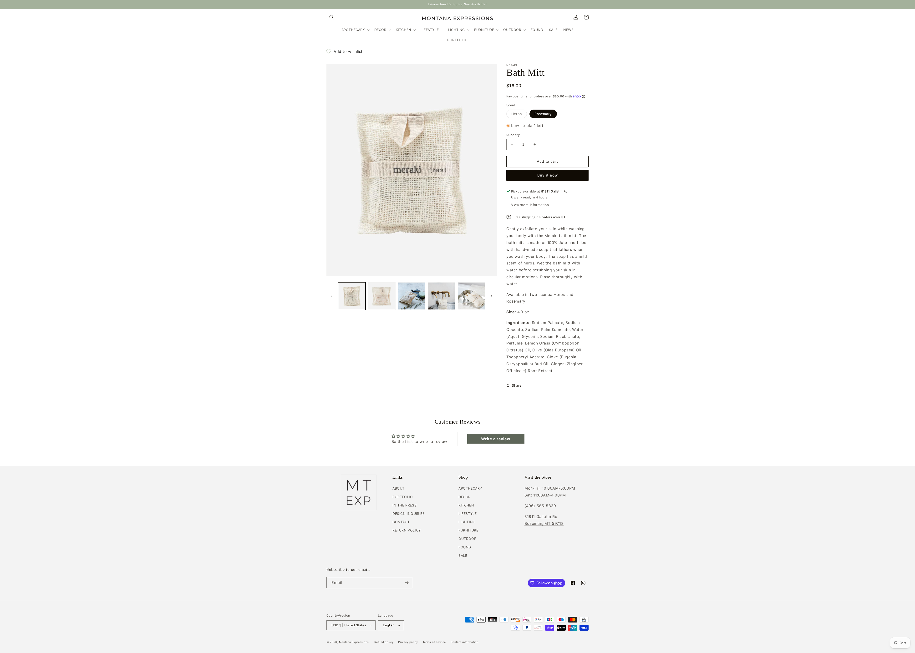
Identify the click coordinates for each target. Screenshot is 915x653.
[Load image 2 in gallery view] (381, 296)
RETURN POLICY (406, 530)
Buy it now (547, 175)
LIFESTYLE (467, 513)
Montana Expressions (354, 642)
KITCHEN (466, 505)
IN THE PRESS (404, 505)
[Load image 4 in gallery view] (441, 296)
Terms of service (434, 642)
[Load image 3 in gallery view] (411, 296)
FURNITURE (468, 530)
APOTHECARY (470, 488)
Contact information (464, 642)
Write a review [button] (495, 438)
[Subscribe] (407, 582)
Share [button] (517, 385)
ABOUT (398, 488)
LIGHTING (466, 522)
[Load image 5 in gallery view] (471, 296)
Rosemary (543, 114)
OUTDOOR (467, 539)
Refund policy (383, 642)
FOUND (464, 547)
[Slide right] (491, 296)
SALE (462, 555)
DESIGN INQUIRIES (408, 513)
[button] (331, 17)
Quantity (513, 135)
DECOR (464, 497)
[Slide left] (331, 296)
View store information (530, 205)
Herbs (519, 114)
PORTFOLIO (402, 497)
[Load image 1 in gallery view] (352, 296)
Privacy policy (408, 642)
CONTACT (401, 522)
